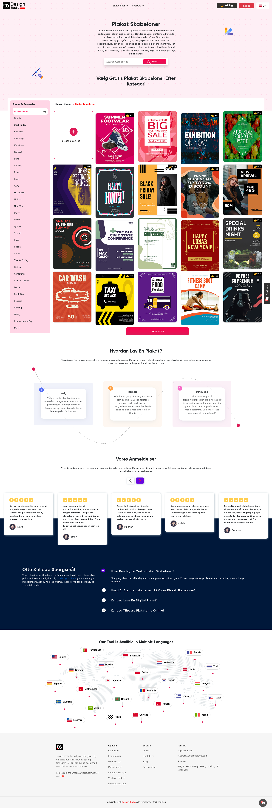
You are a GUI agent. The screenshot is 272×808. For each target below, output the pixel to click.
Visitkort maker (116, 778)
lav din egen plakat (66, 579)
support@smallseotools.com (192, 756)
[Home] (12, 5)
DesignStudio (129, 802)
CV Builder (113, 751)
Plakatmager (115, 767)
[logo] (77, 748)
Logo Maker (114, 756)
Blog (145, 762)
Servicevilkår (149, 767)
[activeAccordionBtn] (103, 570)
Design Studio (63, 104)
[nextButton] (140, 481)
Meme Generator (117, 784)
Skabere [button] (136, 5)
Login (246, 5)
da (264, 5)
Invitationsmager (117, 773)
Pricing (229, 5)
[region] (30, 219)
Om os (146, 751)
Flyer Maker (114, 762)
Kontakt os (148, 756)
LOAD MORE (157, 331)
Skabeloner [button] (119, 5)
